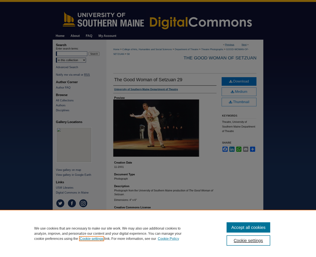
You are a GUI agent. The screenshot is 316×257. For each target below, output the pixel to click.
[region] (158, 233)
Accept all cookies (248, 227)
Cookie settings (91, 238)
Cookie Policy (168, 238)
